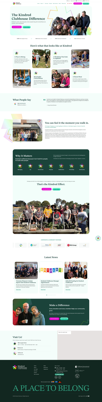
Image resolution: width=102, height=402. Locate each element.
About (42, 3)
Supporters (46, 369)
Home (38, 3)
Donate (50, 3)
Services (46, 3)
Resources (64, 3)
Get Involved (55, 3)
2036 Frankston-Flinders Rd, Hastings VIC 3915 (27, 349)
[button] (88, 278)
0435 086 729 (20, 354)
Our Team (36, 369)
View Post (18, 289)
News (60, 3)
